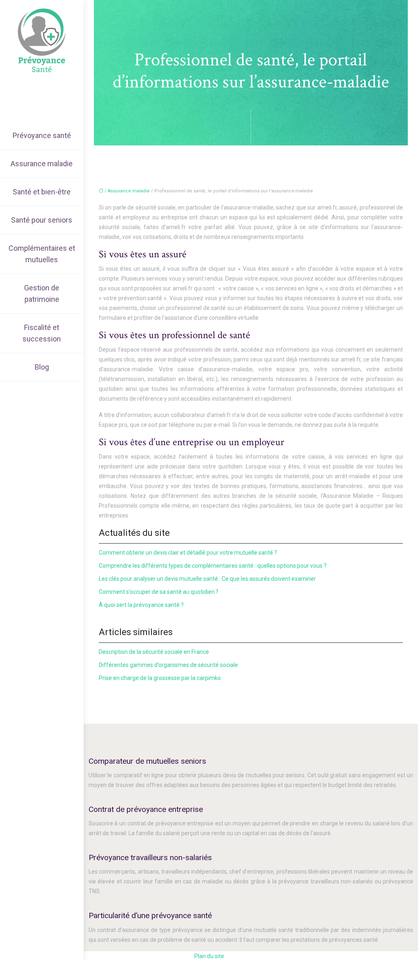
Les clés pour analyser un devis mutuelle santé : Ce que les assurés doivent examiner (207, 578)
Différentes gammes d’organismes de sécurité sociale (168, 665)
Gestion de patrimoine (41, 293)
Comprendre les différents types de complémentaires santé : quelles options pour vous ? (213, 565)
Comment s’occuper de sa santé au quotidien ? (158, 592)
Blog (42, 367)
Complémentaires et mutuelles (42, 254)
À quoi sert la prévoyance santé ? (141, 605)
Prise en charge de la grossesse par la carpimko (160, 678)
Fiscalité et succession (41, 333)
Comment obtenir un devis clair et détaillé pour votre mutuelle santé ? (188, 552)
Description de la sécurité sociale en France (154, 652)
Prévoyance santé (42, 135)
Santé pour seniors (41, 220)
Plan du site (209, 956)
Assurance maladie (42, 163)
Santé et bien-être (42, 191)
